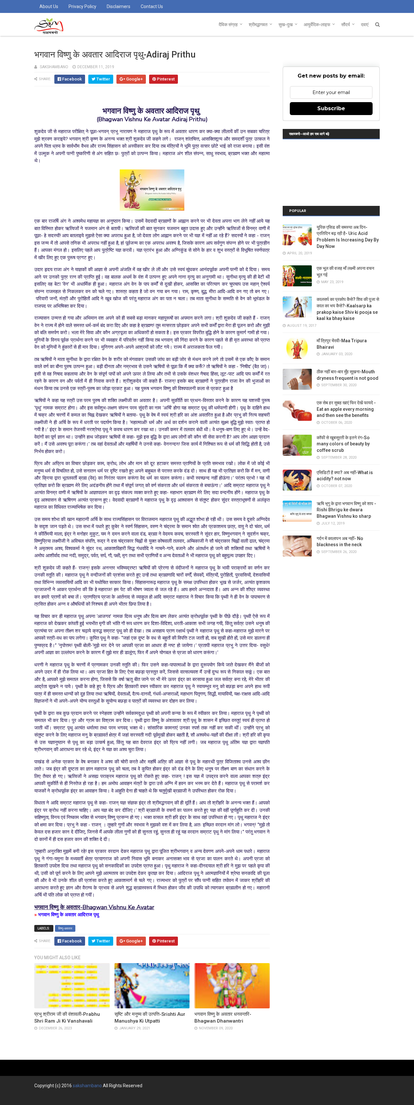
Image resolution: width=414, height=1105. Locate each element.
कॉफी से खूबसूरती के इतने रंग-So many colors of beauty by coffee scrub (343, 444)
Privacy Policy (82, 6)
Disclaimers (118, 6)
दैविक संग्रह (228, 24)
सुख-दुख (285, 24)
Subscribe (331, 108)
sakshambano (87, 1085)
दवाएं (364, 24)
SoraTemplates (69, 1097)
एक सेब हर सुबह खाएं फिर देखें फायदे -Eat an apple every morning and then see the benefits (346, 409)
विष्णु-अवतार (65, 928)
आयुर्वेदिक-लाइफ (317, 24)
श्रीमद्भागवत (258, 24)
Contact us (152, 6)
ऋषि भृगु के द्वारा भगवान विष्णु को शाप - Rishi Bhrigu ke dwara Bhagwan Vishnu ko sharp (346, 510)
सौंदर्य (345, 24)
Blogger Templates (131, 1097)
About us (48, 6)
